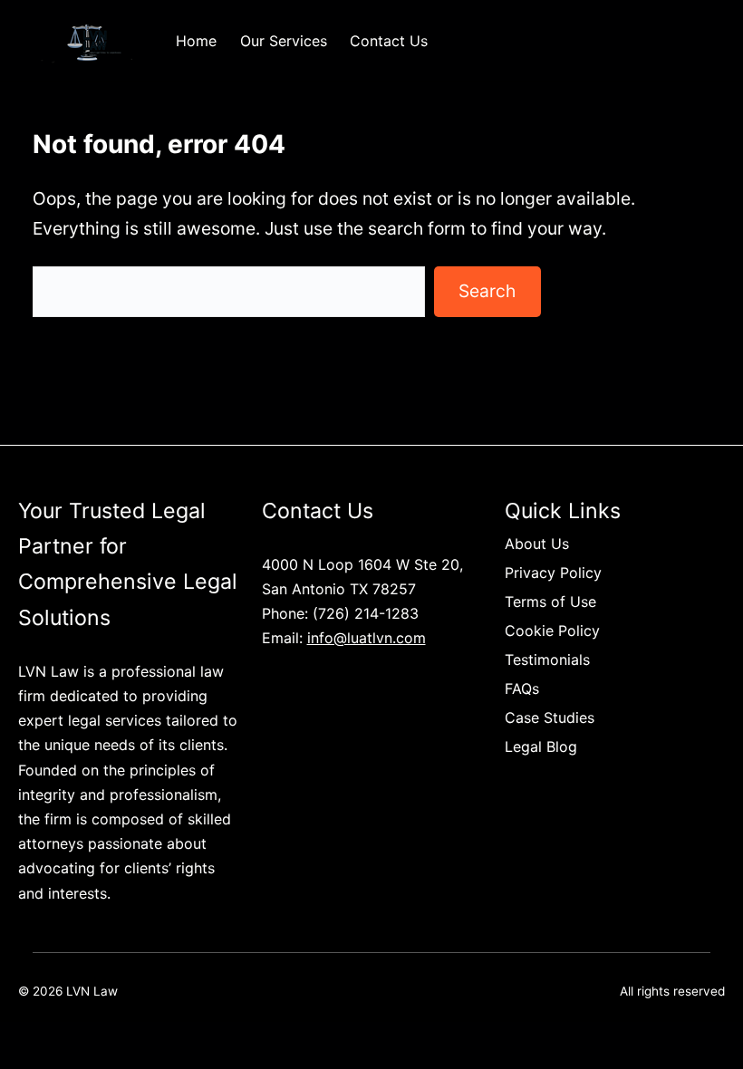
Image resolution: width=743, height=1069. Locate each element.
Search (487, 291)
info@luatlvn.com (366, 638)
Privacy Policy (553, 572)
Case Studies (549, 717)
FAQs (522, 688)
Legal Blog (541, 746)
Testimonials (547, 659)
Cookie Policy (552, 630)
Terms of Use (550, 601)
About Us (537, 543)
